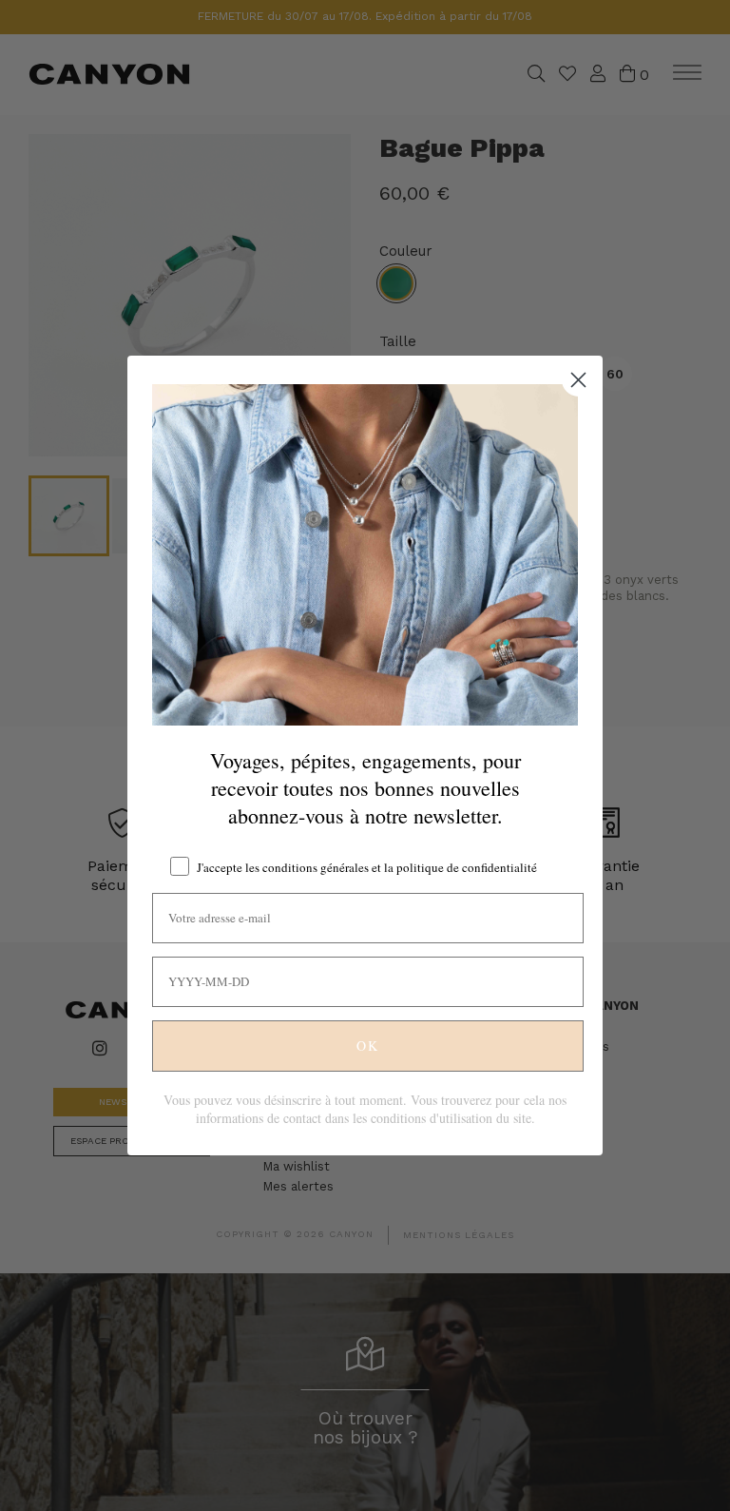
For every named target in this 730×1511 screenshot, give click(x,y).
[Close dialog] (578, 380)
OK (367, 1045)
